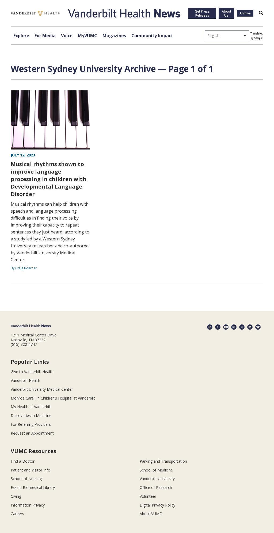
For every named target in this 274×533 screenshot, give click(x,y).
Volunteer (148, 496)
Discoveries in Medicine (31, 415)
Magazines (114, 36)
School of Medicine (156, 470)
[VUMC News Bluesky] (258, 327)
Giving (16, 496)
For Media (45, 36)
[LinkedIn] (250, 327)
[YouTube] (226, 327)
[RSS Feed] (209, 327)
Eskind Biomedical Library (33, 487)
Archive (245, 13)
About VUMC (151, 513)
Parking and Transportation (163, 461)
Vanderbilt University (157, 478)
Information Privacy (28, 505)
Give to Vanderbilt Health (32, 371)
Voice (67, 36)
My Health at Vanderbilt (31, 406)
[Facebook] (217, 327)
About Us (226, 13)
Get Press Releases (202, 13)
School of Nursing (26, 478)
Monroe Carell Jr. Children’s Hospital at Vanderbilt (53, 398)
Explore (21, 36)
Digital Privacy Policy (157, 505)
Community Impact (152, 36)
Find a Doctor (23, 461)
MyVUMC (87, 36)
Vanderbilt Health (25, 380)
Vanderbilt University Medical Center (42, 389)
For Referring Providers (31, 424)
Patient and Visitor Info (30, 470)
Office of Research (156, 487)
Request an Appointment (32, 433)
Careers (17, 513)
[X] (242, 327)
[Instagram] (234, 327)
